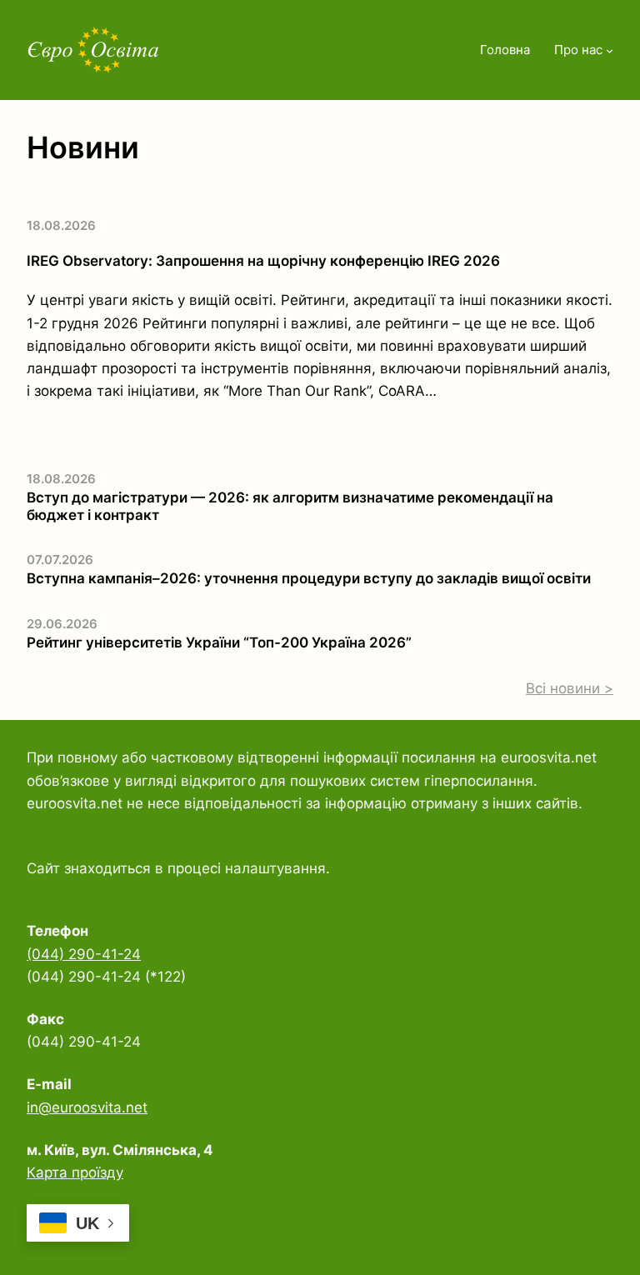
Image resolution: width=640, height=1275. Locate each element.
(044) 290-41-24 (84, 954)
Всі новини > (569, 688)
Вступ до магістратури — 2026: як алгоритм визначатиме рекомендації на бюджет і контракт (290, 505)
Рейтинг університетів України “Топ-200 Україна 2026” (219, 642)
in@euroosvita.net (87, 1107)
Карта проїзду (75, 1172)
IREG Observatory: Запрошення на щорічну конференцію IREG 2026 (263, 260)
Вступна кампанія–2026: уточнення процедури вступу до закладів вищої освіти (309, 578)
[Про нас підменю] (609, 50)
